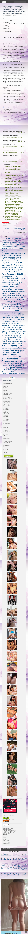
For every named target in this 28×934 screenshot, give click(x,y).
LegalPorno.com (12, 341)
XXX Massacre (7, 387)
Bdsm (10, 339)
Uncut (13, 267)
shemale (9, 291)
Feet (8, 272)
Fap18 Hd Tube (7, 413)
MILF (19, 352)
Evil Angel (18, 372)
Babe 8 (5, 873)
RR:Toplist (6, 434)
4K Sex (11, 871)
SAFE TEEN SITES (7, 397)
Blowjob (6, 361)
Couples (5, 365)
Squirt (20, 346)
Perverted (13, 335)
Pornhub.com (12, 261)
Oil (22, 282)
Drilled (23, 263)
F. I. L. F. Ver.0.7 (6, 228)
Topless (7, 308)
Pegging (4, 251)
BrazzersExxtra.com (11, 317)
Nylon (12, 246)
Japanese (17, 244)
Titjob (14, 251)
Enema (22, 257)
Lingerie (4, 225)
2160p (15, 238)
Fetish (15, 291)
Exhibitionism (6, 242)
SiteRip (11, 354)
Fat (3, 259)
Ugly (8, 367)
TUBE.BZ (6, 415)
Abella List (6, 408)
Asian (15, 337)
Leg (3, 375)
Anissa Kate (7, 343)
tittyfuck (17, 280)
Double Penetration (9, 374)
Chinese (4, 272)
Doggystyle (6, 295)
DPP (21, 270)
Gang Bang (18, 367)
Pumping (12, 255)
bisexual (10, 238)
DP (18, 284)
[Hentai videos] (12, 660)
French (23, 223)
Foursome (5, 289)
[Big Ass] (12, 503)
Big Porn (5, 452)
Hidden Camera (6, 327)
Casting (5, 280)
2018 (14, 223)
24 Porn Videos (7, 445)
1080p (13, 371)
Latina (18, 261)
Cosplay (13, 302)
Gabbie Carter (19, 331)
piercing (14, 327)
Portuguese (7, 352)
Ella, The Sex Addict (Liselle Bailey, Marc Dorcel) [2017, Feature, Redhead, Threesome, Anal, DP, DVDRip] (13, 213)
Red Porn (6, 428)
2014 (23, 278)
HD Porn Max (6, 446)
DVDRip (18, 263)
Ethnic (19, 242)
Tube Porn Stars (7, 438)
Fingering (13, 346)
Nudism (9, 248)
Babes (17, 253)
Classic (9, 300)
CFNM (8, 346)
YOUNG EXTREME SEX (8, 394)
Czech (20, 348)
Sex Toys (10, 350)
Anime (4, 317)
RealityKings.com (5, 304)
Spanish (4, 339)
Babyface (16, 315)
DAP (17, 267)
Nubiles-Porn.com (13, 369)
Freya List (6, 411)
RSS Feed (13, 377)
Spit (22, 297)
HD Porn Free (6, 437)
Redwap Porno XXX (8, 441)
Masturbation (12, 359)
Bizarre (11, 272)
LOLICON (6, 449)
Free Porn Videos (7, 422)
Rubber (4, 329)
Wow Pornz (6, 448)
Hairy (14, 313)
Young (11, 253)
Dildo (11, 244)
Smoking (4, 331)
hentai (19, 238)
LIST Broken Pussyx (8, 393)
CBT (18, 374)
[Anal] (12, 480)
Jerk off (4, 297)
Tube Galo (6, 427)
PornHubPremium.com (7, 337)
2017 (9, 269)
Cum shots (5, 369)
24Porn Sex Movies (24, 869)
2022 (24, 331)
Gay (23, 242)
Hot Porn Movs (7, 405)
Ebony (13, 282)
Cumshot (6, 278)
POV (13, 269)
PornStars (4, 261)
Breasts (5, 355)
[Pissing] (12, 514)
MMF (11, 276)
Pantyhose (10, 297)
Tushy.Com (17, 288)
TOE (11, 325)
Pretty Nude (6, 435)
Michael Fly (19, 327)
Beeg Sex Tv (6, 444)
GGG (17, 302)
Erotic (21, 329)
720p (4, 299)
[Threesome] (12, 739)
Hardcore (21, 299)
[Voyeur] (12, 672)
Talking (4, 249)
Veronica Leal (13, 304)
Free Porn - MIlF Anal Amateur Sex (9, 830)
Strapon (20, 369)
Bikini (16, 289)
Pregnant (10, 323)
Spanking (16, 323)
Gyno (18, 257)
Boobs (4, 238)
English (5, 253)
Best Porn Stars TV (7, 439)
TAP (3, 343)
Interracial (6, 246)
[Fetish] (12, 604)
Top (26, 932)
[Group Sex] (12, 773)
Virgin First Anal (7, 386)
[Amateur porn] (12, 464)
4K (14, 272)
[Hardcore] (12, 649)
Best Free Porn (24, 874)
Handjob (19, 251)
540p (17, 270)
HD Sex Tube (6, 419)
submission (5, 325)
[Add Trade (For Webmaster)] (8, 457)
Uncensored (5, 311)
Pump (4, 265)
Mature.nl (18, 335)
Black (15, 343)
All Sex (14, 265)
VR (11, 242)
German (18, 282)
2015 (15, 333)
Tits (6, 225)
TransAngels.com (6, 356)
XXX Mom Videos (3, 876)
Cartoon (12, 278)
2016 (4, 367)
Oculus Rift (5, 363)
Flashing (4, 350)
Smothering (20, 265)
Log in (5, 839)
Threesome (7, 286)
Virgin (4, 291)
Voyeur (22, 374)
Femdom (17, 246)
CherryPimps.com (13, 308)
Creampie (20, 317)
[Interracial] (12, 683)
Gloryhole (11, 289)
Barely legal (20, 289)
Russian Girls (13, 361)
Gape (9, 302)
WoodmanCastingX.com (15, 363)
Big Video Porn (7, 450)
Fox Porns (6, 430)
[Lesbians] (12, 694)
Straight (5, 244)
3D (22, 274)
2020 (4, 269)
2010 (21, 313)
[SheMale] (12, 717)
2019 (19, 274)
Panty (14, 352)
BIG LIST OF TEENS (8, 398)
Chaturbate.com (11, 280)
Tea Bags (22, 319)
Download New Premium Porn (8, 832)
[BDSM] (12, 537)
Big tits (17, 223)
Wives (14, 325)
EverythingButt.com (6, 267)
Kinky (20, 343)
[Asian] (12, 525)
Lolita (12, 248)
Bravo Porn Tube (7, 431)
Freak (15, 297)
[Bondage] (12, 762)
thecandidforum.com (14, 348)
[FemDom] (12, 784)
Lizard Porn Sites (6, 833)
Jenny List (6, 412)
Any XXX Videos (7, 417)
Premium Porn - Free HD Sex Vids (9, 831)
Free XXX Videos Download (8, 828)
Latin (11, 343)
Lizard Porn (6, 433)
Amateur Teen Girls (8, 383)
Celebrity (16, 248)
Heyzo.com (12, 356)
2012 (19, 297)
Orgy (18, 313)
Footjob (4, 341)
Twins (18, 293)
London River (5, 319)
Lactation (23, 325)
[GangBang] (12, 615)
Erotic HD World (7, 402)
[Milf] (12, 705)
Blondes (4, 293)
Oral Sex (22, 295)
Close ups (22, 253)
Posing (19, 337)
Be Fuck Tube (20, 871)
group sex (16, 319)
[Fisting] (12, 796)
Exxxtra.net (5, 834)
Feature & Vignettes (7, 223)
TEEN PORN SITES (7, 400)
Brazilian (21, 255)
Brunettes (19, 259)
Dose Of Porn (6, 409)
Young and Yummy (7, 406)
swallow (21, 315)
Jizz (11, 352)
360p (23, 367)
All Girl (21, 267)
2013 (17, 321)
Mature (15, 276)
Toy (13, 286)
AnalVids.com (21, 291)
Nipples (11, 368)
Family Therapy (5, 315)
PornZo (5, 426)
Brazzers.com (6, 240)
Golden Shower (13, 284)
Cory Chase (10, 257)
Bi (19, 240)
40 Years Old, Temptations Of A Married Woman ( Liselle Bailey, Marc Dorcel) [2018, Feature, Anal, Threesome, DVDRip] (14, 203)
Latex (10, 365)
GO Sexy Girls (6, 391)
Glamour (4, 302)
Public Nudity (15, 329)
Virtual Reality (6, 335)
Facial (19, 361)
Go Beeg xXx (6, 404)
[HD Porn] (12, 492)
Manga (6, 259)
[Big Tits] (12, 548)
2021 (4, 255)
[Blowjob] (12, 559)
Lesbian (13, 274)
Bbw (24, 348)
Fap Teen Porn (7, 401)
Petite (14, 293)
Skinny (4, 359)
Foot (10, 313)
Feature (20, 223)
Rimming (17, 350)
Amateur (21, 248)
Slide (7, 255)
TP (25, 242)
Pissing (16, 240)
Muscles (18, 357)
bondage (5, 284)
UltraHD (23, 246)
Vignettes (8, 265)
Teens (14, 300)
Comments (7, 842)
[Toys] (12, 582)
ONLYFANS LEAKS (9, 856)
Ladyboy (17, 286)
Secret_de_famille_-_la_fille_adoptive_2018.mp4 (12, 132)
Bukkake (5, 306)
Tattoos (21, 333)
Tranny (17, 354)
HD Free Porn (6, 424)
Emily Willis (18, 325)
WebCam (11, 263)
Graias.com (14, 242)
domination (11, 331)
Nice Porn (6, 420)
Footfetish (8, 348)
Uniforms (10, 319)
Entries (6, 840)
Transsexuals (6, 372)
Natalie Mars (10, 251)
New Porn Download (7, 829)
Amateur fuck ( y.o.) (7, 390)
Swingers (9, 329)
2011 (11, 240)
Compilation (19, 272)
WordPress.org (7, 843)
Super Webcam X (7, 389)
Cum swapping (6, 321)
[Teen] (12, 728)
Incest (10, 293)
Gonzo (16, 311)
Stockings (17, 278)
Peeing (20, 339)
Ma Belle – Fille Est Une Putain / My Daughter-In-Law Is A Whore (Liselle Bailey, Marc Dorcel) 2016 (14, 182)
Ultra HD (11, 311)
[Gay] (12, 627)
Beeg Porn (6, 416)
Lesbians (20, 306)
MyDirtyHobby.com (22, 341)
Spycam (11, 333)
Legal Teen (15, 295)
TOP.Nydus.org (7, 442)
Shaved (20, 365)
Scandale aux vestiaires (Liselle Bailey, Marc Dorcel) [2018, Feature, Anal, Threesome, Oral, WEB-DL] (13, 198)
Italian (15, 306)
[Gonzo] (12, 638)
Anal (4, 345)
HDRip (18, 304)
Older (17, 255)
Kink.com (4, 257)
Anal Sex (6, 274)
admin (9, 15)
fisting (10, 306)
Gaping (14, 365)
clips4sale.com (6, 282)
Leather (11, 315)
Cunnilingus (12, 259)
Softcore (15, 257)
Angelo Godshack (6, 276)
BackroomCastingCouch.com (8, 288)
